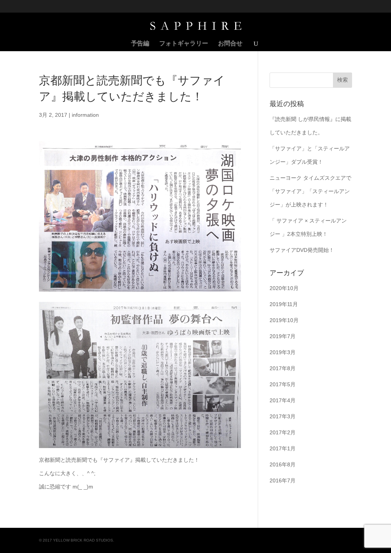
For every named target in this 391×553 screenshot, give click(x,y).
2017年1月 (283, 448)
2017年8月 (283, 368)
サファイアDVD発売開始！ (302, 250)
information (85, 115)
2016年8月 (283, 464)
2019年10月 (284, 320)
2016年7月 (283, 480)
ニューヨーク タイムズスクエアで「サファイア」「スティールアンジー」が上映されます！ (310, 191)
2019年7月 (283, 336)
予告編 (140, 44)
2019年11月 (284, 304)
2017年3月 (283, 416)
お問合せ (230, 44)
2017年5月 (283, 384)
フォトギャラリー (183, 44)
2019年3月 (283, 352)
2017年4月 (283, 400)
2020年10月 (284, 288)
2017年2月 (283, 432)
